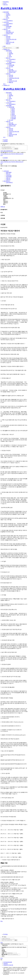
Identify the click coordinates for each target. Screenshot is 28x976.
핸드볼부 (13, 118)
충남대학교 (6, 1)
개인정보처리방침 (7, 962)
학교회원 (5, 139)
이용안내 (5, 35)
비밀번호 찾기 (9, 151)
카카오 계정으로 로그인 (6, 153)
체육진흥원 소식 (10, 32)
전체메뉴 (6, 49)
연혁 (7, 16)
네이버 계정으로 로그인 (17, 153)
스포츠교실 (6, 22)
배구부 (13, 108)
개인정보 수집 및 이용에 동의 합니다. (11, 859)
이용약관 (5, 963)
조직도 (7, 17)
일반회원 (5, 141)
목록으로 (3, 206)
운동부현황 (6, 25)
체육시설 (5, 19)
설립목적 (8, 14)
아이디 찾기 (3, 151)
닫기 (4, 83)
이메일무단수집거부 (8, 965)
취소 (2, 921)
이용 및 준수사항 (10, 42)
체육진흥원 (6, 12)
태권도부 (13, 115)
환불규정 (8, 43)
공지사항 (8, 30)
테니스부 (13, 117)
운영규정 (8, 36)
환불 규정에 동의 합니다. (8, 918)
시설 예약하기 (9, 20)
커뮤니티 (5, 29)
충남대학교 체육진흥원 (12, 8)
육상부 (13, 112)
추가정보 (5, 934)
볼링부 (13, 110)
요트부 (13, 111)
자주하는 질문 (9, 33)
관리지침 (8, 38)
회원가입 (5, 4)
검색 (4, 46)
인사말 (7, 13)
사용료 (7, 40)
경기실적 (8, 27)
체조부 (13, 114)
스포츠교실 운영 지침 (11, 39)
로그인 (5, 3)
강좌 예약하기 (9, 23)
